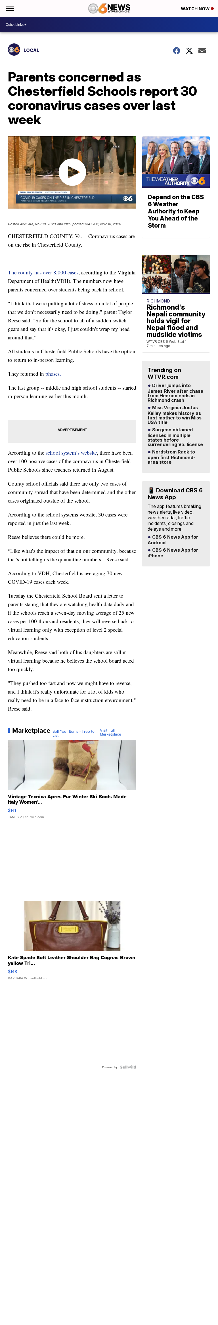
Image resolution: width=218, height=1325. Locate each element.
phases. (52, 373)
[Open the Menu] (9, 8)
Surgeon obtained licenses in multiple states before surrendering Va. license (175, 437)
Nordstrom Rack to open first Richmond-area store (171, 457)
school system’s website (71, 452)
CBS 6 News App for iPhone (173, 553)
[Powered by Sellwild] (128, 1067)
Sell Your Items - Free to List (74, 733)
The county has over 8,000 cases (43, 272)
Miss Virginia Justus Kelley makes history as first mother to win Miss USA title (175, 415)
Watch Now (196, 8)
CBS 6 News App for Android (173, 540)
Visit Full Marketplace (110, 732)
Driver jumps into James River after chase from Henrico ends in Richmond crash (175, 393)
